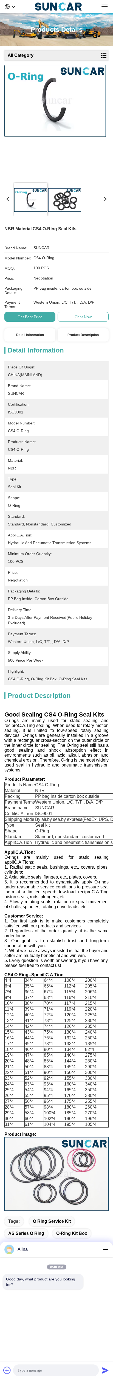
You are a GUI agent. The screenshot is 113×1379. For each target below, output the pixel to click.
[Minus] (105, 1249)
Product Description (83, 335)
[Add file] (7, 1370)
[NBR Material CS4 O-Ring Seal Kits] (55, 121)
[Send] (105, 1370)
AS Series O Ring (26, 1233)
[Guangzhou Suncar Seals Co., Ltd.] (58, 6)
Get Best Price (30, 317)
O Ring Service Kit (52, 1221)
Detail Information (30, 335)
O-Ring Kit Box (71, 1233)
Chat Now (83, 317)
